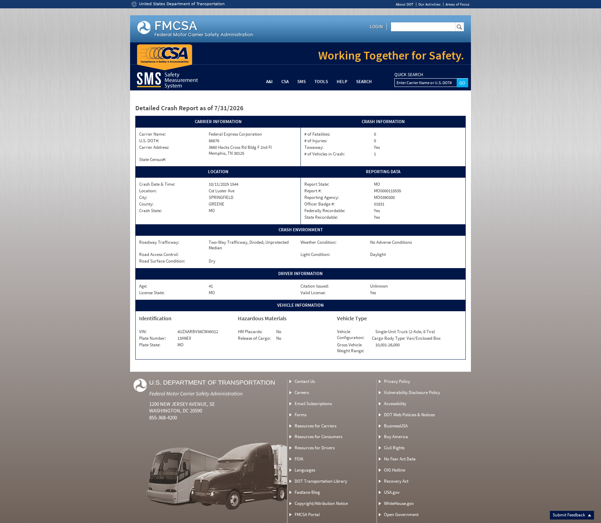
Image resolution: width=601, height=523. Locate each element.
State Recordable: (321, 217)
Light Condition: (315, 254)
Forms (300, 415)
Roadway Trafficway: (159, 242)
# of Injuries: (315, 141)
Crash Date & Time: (157, 184)
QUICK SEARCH (408, 75)
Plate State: (149, 345)
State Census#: (152, 159)
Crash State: (150, 211)
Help (342, 82)
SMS (301, 82)
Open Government (401, 514)
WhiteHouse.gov (399, 503)
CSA (285, 82)
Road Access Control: (158, 254)
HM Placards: (250, 332)
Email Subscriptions (313, 404)
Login (376, 26)
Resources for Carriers (315, 426)
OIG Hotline (394, 470)
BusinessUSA (396, 426)
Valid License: (313, 293)
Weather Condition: (318, 242)
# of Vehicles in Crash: (324, 154)
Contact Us (305, 381)
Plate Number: (152, 338)
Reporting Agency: (321, 197)
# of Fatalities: (317, 134)
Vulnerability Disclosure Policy (412, 392)
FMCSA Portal (307, 514)
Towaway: (313, 147)
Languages (305, 470)
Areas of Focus (458, 4)
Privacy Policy (397, 381)
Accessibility (395, 404)
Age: (143, 286)
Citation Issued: (314, 286)
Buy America (396, 437)
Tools (321, 82)
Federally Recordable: (324, 211)
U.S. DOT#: (149, 141)
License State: (152, 293)
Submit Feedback (569, 515)
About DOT (405, 4)
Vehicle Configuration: (350, 334)
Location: (148, 191)
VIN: (142, 332)
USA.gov (392, 492)
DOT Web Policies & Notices (409, 415)
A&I (269, 82)
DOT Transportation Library (321, 481)
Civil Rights (394, 448)
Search (364, 82)
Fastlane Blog (307, 492)
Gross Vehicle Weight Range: (350, 348)
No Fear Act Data (400, 459)
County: (146, 204)
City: (143, 197)
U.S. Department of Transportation (212, 382)
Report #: (312, 191)
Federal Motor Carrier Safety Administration (196, 393)
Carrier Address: (154, 147)
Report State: (316, 184)
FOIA (299, 459)
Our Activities (429, 4)
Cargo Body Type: (388, 338)
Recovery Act (396, 481)
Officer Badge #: (319, 204)
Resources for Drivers (315, 448)
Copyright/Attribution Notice (321, 503)
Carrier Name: (152, 134)
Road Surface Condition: (162, 261)
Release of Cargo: (254, 338)
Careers (302, 392)
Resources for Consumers (318, 437)
